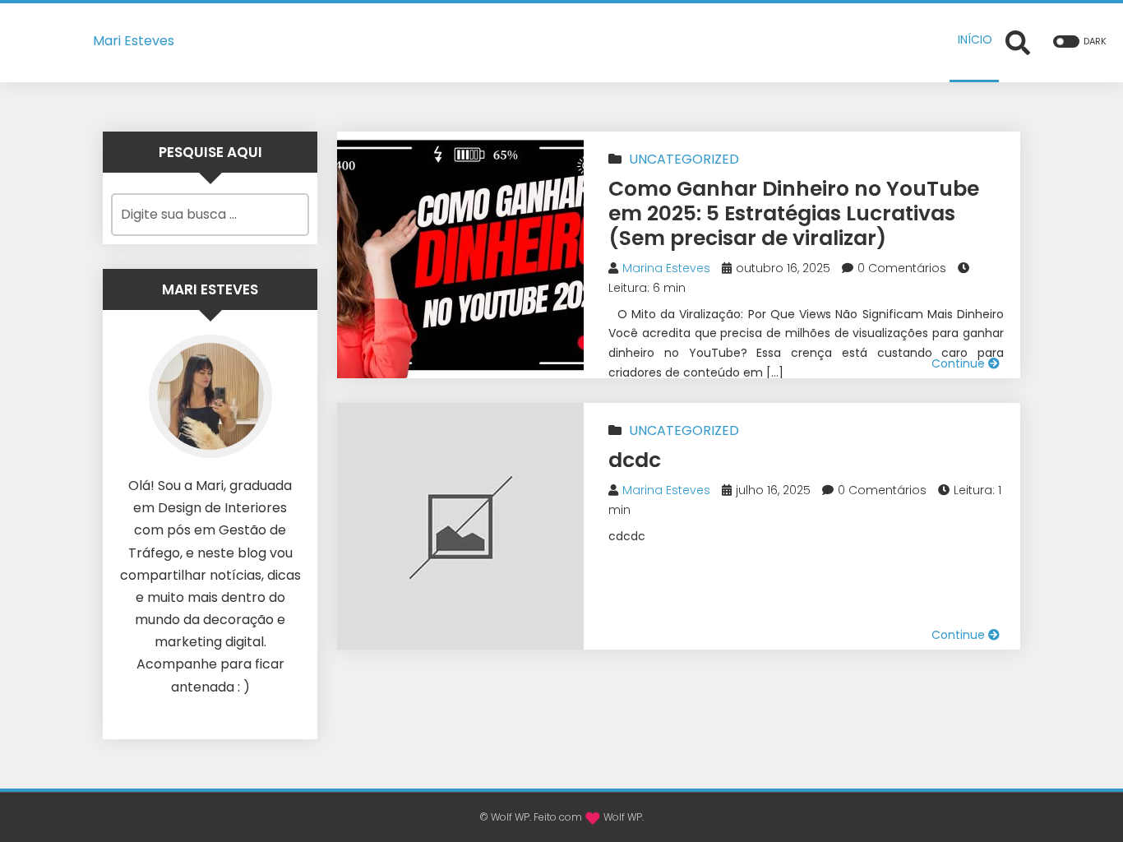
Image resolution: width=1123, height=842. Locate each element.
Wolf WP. (623, 817)
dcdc (634, 460)
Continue (959, 363)
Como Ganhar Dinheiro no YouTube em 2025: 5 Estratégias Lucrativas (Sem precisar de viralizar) (793, 213)
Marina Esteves (666, 268)
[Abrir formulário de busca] (1017, 41)
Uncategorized (684, 159)
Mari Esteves (133, 40)
